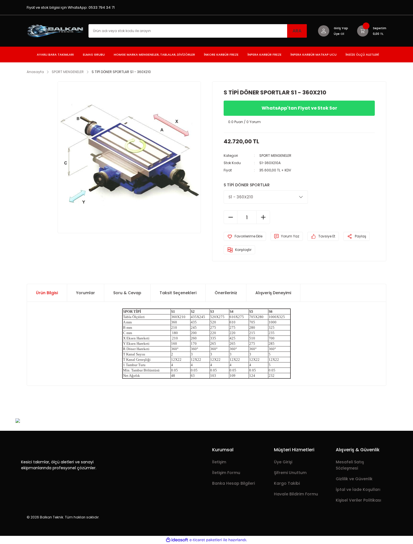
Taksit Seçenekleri (178, 293)
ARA (296, 31)
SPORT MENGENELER (275, 155)
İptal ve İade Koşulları (358, 489)
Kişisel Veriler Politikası (358, 500)
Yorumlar (85, 293)
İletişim (219, 462)
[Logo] (56, 30)
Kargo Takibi (287, 483)
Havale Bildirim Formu (296, 494)
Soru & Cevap (127, 293)
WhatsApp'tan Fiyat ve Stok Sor (299, 108)
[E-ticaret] (205, 540)
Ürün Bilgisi (47, 293)
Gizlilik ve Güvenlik (354, 479)
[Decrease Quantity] (230, 217)
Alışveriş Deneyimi (273, 293)
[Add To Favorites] (245, 236)
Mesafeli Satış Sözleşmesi (350, 465)
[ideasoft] (177, 540)
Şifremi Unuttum (290, 472)
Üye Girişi (283, 462)
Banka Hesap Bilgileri (233, 483)
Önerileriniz (226, 293)
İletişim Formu (226, 472)
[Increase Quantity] (263, 217)
